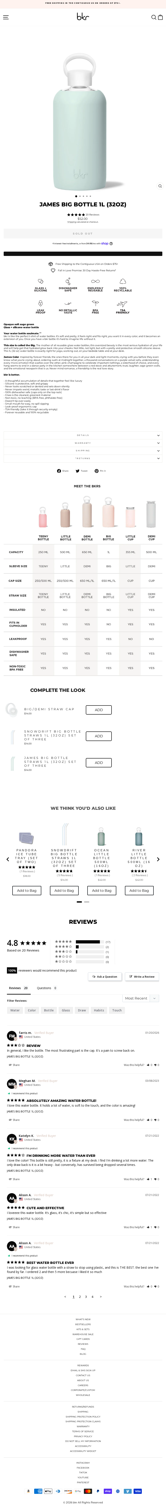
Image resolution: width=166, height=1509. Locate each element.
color (32, 1010)
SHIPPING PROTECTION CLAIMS (83, 1421)
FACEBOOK (83, 1467)
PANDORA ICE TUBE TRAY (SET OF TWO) (27, 856)
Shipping (71, 222)
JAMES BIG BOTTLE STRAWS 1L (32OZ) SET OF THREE (50, 762)
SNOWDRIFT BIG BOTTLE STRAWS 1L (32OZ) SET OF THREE (52, 735)
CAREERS (83, 1385)
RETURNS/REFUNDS (83, 1406)
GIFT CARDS (83, 1339)
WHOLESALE (83, 1395)
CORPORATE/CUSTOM (83, 1390)
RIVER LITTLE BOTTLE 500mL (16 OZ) (139, 858)
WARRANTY (83, 1426)
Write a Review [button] (144, 977)
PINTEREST (83, 1482)
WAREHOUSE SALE (83, 1334)
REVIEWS (83, 1344)
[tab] (79, 902)
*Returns (82, 458)
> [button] (101, 1296)
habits (99, 1010)
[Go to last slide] (8, 859)
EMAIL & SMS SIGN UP (83, 1370)
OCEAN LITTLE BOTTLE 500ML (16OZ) (101, 858)
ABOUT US (83, 1380)
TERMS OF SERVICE (83, 1431)
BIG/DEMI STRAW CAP (49, 709)
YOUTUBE (83, 1477)
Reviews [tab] (15, 988)
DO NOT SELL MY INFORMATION (83, 1441)
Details (83, 435)
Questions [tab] (44, 988)
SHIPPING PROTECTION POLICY (83, 1416)
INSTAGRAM (83, 1462)
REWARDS (83, 1365)
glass (66, 1010)
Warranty (83, 443)
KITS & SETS (83, 1329)
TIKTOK (83, 1472)
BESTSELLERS (83, 1324)
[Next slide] (158, 859)
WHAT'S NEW (83, 1319)
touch (117, 1010)
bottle (49, 1010)
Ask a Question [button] (107, 977)
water (15, 1010)
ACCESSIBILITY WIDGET (83, 1451)
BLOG (83, 1354)
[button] (149, 1065)
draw (82, 1010)
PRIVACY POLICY (83, 1436)
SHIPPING (83, 1411)
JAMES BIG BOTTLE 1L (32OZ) (25, 1056)
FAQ (83, 1349)
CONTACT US (83, 1375)
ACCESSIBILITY (83, 1446)
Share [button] (16, 1065)
